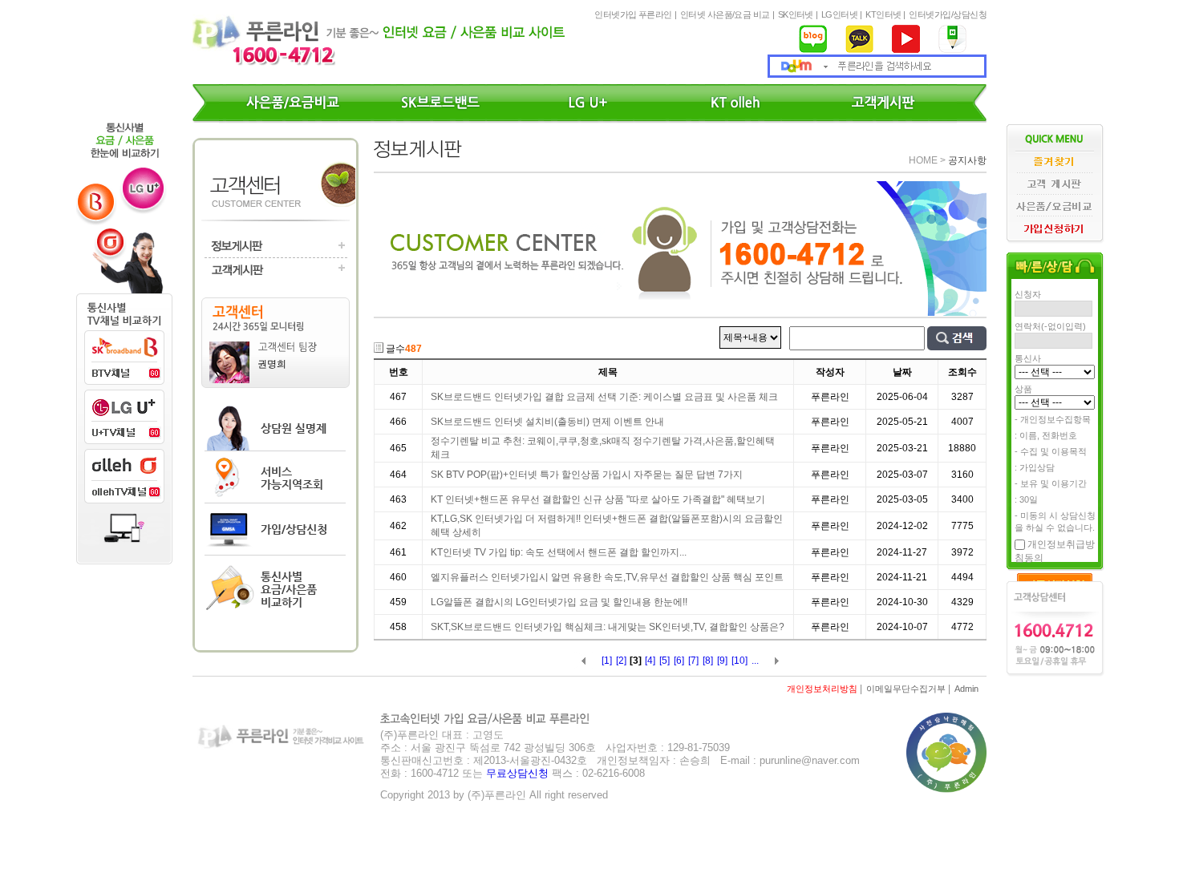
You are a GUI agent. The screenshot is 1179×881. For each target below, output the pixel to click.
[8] (708, 660)
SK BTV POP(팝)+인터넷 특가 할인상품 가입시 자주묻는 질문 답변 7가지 (587, 474)
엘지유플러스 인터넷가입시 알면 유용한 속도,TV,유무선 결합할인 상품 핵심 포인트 (607, 577)
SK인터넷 (795, 14)
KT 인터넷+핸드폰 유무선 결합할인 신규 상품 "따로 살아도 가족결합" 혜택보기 (598, 499)
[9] (722, 660)
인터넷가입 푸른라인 (633, 14)
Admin (966, 688)
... (755, 660)
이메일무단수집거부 (906, 688)
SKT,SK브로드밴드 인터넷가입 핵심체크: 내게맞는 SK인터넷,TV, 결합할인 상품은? (607, 626)
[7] (693, 660)
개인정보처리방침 (822, 688)
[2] (621, 660)
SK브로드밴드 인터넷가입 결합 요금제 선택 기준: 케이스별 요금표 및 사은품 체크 (604, 396)
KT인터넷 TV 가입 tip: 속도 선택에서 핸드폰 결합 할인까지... (559, 552)
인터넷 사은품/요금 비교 (725, 14)
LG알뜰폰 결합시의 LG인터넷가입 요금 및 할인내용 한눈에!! (559, 602)
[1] (607, 660)
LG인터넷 (839, 14)
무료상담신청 (517, 773)
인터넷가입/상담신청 (948, 14)
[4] (650, 660)
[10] (739, 660)
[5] (664, 660)
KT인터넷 (883, 14)
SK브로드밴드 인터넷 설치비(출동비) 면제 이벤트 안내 (547, 421)
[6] (679, 660)
